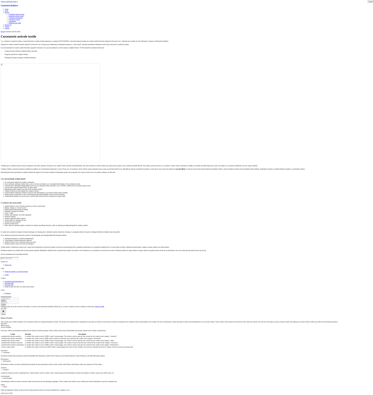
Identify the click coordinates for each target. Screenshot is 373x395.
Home (3, 31)
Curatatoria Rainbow (9, 5)
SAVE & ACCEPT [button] (7, 393)
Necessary (6, 325)
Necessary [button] (4, 323)
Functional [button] (4, 350)
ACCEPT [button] (4, 308)
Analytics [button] (4, 367)
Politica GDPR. (99, 306)
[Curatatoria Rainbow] (4, 1)
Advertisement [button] (5, 376)
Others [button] (3, 385)
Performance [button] (5, 359)
